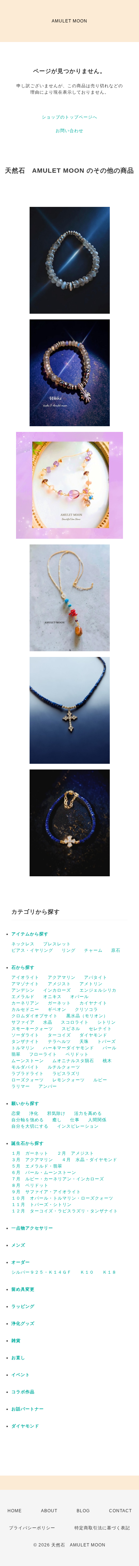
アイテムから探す (29, 933)
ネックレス (23, 943)
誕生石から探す (27, 1143)
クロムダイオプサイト (34, 1015)
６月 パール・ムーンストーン (43, 1172)
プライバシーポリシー (32, 1527)
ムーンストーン (27, 1060)
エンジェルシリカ (98, 990)
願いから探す (25, 1103)
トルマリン (23, 1047)
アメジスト (59, 983)
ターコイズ (59, 1035)
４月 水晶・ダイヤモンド (89, 1159)
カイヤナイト (93, 1003)
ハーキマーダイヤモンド (68, 1047)
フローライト (43, 1054)
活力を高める (88, 1113)
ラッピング (23, 1306)
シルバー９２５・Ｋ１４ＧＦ (41, 1272)
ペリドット (77, 1054)
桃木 (107, 1060)
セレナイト (100, 1028)
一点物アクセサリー (32, 1228)
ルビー (100, 1079)
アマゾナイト (25, 983)
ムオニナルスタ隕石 (73, 1060)
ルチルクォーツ (64, 1067)
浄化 (33, 1113)
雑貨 (16, 1340)
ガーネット (59, 1003)
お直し (18, 1357)
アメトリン (91, 983)
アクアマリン (62, 977)
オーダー (20, 1262)
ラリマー (20, 1086)
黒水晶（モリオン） (87, 1015)
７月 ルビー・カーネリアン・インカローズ (57, 1178)
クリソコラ (86, 1009)
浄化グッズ (23, 1323)
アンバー (47, 1086)
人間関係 (97, 1119)
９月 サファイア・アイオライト (46, 1191)
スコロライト (75, 1022)
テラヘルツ (59, 1041)
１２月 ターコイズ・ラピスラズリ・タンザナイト (64, 1211)
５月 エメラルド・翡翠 (36, 1166)
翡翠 (16, 1054)
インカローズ (57, 990)
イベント (20, 1374)
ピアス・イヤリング (32, 950)
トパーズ (106, 1041)
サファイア (23, 1022)
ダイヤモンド (93, 1035)
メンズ (18, 1245)
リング (69, 950)
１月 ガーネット (29, 1153)
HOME (14, 1510)
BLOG (83, 1510)
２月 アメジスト (75, 1153)
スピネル (71, 1028)
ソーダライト (25, 1035)
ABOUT (49, 1510)
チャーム (93, 950)
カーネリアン (25, 1003)
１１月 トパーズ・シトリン (41, 1204)
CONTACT (120, 1510)
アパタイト (95, 977)
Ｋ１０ (87, 1272)
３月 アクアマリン (32, 1159)
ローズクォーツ (27, 1079)
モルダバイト (25, 1067)
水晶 (47, 1022)
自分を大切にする (29, 1126)
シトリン (106, 1022)
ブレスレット (57, 943)
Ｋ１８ (110, 1272)
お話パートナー (27, 1408)
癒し (57, 1119)
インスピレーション (78, 1126)
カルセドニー (25, 1009)
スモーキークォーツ (32, 1028)
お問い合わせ (69, 130)
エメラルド (23, 996)
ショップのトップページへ (69, 117)
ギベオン (57, 1009)
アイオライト (25, 977)
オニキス (52, 996)
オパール (79, 996)
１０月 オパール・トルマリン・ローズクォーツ (62, 1198)
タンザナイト (25, 1041)
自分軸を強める (27, 1119)
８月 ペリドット (29, 1185)
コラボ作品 (23, 1391)
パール (110, 1047)
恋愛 (16, 1113)
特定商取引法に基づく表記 (102, 1527)
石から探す (23, 967)
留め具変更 (23, 1289)
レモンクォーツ (68, 1079)
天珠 (84, 1041)
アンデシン (23, 990)
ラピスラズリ (66, 1073)
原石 (115, 950)
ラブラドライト (27, 1073)
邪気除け (56, 1113)
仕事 (74, 1119)
